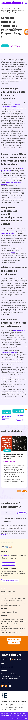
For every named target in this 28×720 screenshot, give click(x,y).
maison (13, 252)
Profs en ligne (14, 643)
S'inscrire (22, 513)
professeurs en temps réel (9, 352)
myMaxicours (4, 8)
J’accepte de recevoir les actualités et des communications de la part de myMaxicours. (15, 519)
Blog (12, 8)
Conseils (18, 8)
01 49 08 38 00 (5, 555)
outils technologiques (8, 233)
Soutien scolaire (14, 639)
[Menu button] (26, 3)
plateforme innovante (19, 330)
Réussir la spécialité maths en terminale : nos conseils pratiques (13, 456)
